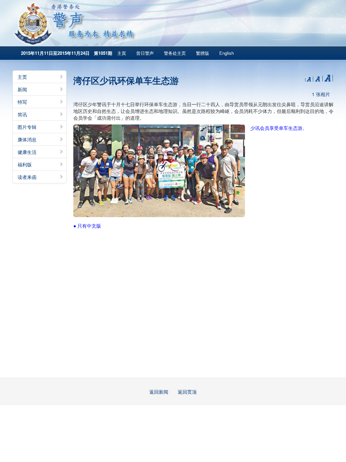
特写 (22, 101)
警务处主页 (175, 53)
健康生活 (27, 151)
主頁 (121, 53)
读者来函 (27, 177)
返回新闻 (158, 391)
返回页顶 (187, 391)
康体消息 (27, 139)
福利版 (25, 164)
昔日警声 (145, 53)
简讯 (22, 114)
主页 (22, 76)
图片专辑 (27, 126)
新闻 (22, 89)
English (226, 53)
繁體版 (202, 53)
